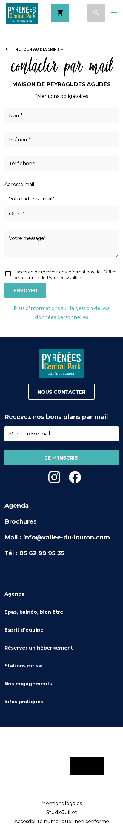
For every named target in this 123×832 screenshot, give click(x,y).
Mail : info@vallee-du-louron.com (57, 537)
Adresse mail (19, 184)
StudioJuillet (61, 812)
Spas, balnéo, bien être (33, 612)
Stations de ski (23, 666)
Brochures (20, 521)
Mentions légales (61, 803)
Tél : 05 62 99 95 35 (34, 553)
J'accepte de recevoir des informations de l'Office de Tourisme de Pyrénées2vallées (64, 274)
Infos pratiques (23, 702)
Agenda (16, 505)
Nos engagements (28, 684)
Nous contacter (61, 392)
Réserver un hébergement (38, 648)
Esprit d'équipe (24, 630)
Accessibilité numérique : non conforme (61, 821)
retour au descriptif (33, 49)
